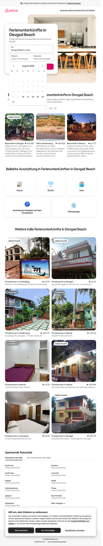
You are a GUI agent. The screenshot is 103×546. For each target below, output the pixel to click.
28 (33, 97)
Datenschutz (40, 542)
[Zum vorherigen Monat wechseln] (13, 66)
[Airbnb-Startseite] (11, 10)
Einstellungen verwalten (75, 530)
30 (43, 97)
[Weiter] (55, 108)
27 (28, 97)
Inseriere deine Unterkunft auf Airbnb (77, 10)
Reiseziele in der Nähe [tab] (14, 458)
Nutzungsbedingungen (57, 542)
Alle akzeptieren (21, 530)
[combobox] (31, 50)
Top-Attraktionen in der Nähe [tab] (39, 458)
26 (23, 97)
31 (13, 102)
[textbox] (20, 58)
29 (38, 97)
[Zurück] (46, 108)
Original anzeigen (74, 3)
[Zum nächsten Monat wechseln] (42, 66)
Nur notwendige (48, 530)
